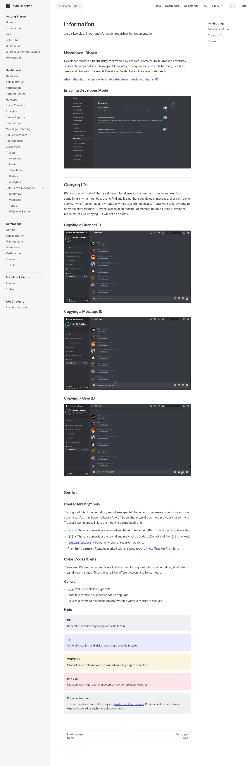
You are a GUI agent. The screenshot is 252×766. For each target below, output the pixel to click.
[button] (25, 17)
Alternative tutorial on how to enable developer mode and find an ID (111, 79)
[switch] (232, 6)
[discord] (244, 6)
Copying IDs (215, 35)
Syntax (212, 41)
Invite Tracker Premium (162, 548)
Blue (71, 589)
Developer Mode (218, 29)
